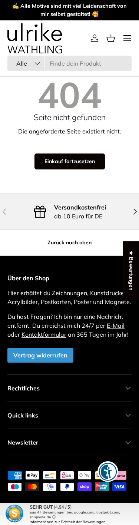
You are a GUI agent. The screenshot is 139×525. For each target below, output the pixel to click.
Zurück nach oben (69, 242)
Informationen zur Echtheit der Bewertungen (68, 522)
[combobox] (69, 63)
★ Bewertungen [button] (131, 270)
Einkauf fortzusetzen (69, 161)
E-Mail (116, 325)
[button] (111, 38)
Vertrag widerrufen (40, 355)
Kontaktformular (43, 334)
